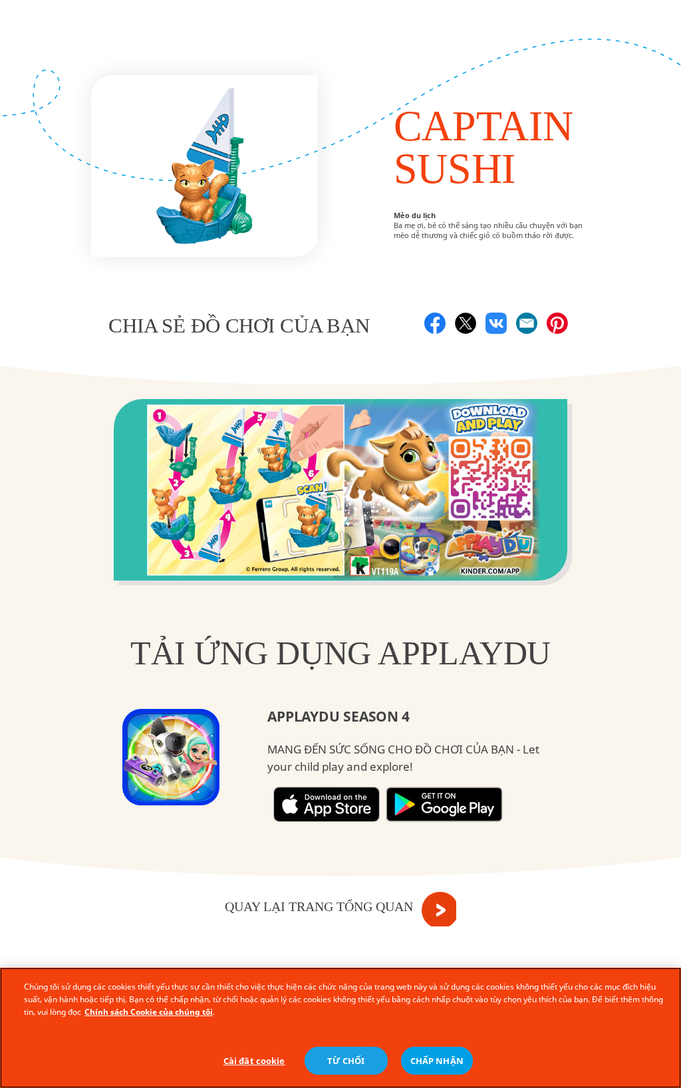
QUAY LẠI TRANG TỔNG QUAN (319, 906)
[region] (340, 1028)
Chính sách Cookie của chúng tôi (148, 1012)
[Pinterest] (557, 323)
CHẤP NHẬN (437, 1061)
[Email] (526, 323)
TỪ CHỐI (346, 1061)
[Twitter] (465, 323)
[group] (340, 499)
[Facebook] (435, 323)
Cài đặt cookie (254, 1061)
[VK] (496, 323)
